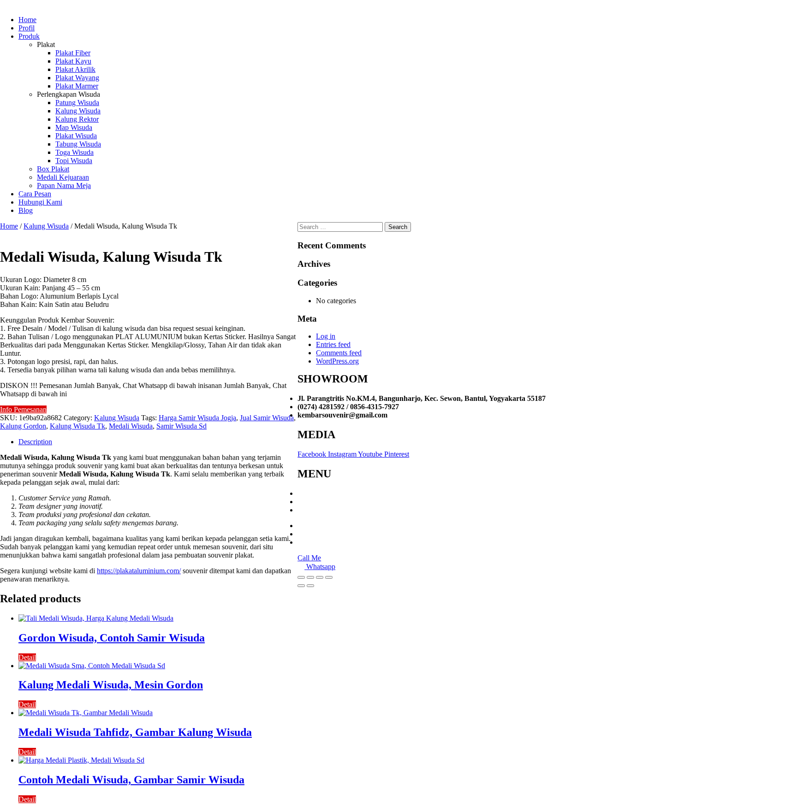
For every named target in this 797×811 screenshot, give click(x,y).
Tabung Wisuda (78, 144)
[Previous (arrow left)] (301, 585)
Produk (29, 36)
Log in (325, 336)
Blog (25, 210)
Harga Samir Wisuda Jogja (197, 418)
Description (35, 442)
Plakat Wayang (77, 78)
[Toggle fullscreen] (319, 577)
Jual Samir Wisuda (267, 418)
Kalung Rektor (77, 119)
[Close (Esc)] (301, 577)
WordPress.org (337, 361)
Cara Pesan (34, 194)
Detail (27, 657)
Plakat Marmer (76, 86)
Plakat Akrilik (75, 69)
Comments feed (339, 353)
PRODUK (313, 501)
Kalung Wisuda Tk (77, 426)
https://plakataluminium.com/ (139, 571)
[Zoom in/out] (329, 577)
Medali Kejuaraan (63, 177)
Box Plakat (53, 169)
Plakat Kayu (73, 61)
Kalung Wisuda (78, 111)
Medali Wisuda (131, 426)
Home (27, 20)
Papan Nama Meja (64, 185)
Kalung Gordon (23, 426)
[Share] (310, 577)
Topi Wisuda (73, 161)
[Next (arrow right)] (310, 585)
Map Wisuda (73, 127)
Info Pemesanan (23, 409)
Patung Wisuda (77, 102)
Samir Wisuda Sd (181, 426)
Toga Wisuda (74, 152)
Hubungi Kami (40, 202)
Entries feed (333, 344)
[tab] (157, 442)
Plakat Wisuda (76, 136)
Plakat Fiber (72, 53)
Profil (26, 28)
